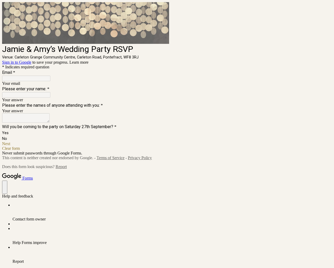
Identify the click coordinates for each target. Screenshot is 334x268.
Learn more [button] (78, 62)
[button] (167, 143)
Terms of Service (110, 158)
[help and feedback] (4, 187)
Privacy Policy (140, 158)
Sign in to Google (16, 62)
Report (61, 166)
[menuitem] (172, 212)
